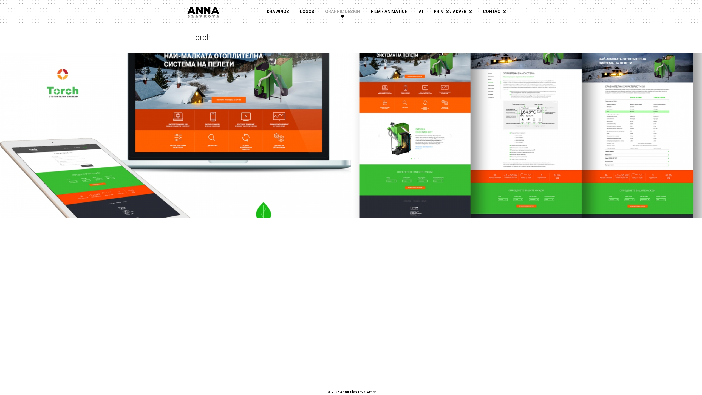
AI (421, 11)
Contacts (494, 11)
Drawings (278, 11)
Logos (307, 11)
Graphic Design (342, 11)
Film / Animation (389, 11)
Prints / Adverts (453, 11)
